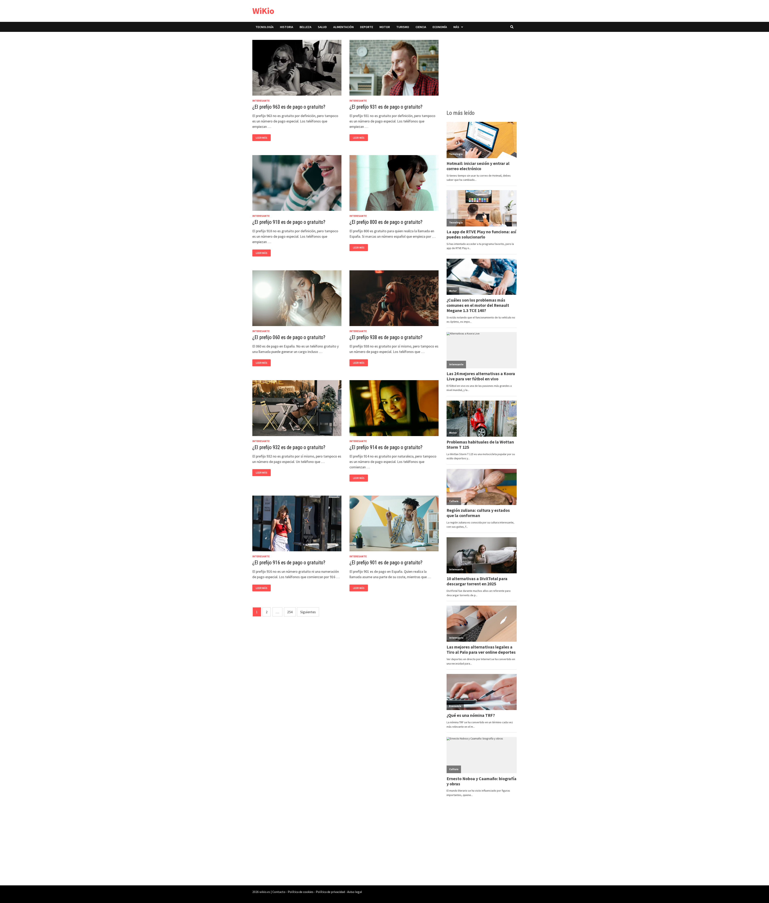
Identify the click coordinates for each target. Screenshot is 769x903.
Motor (384, 27)
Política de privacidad (330, 892)
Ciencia (421, 27)
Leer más (263, 137)
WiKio (263, 10)
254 (290, 612)
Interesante (261, 100)
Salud (322, 27)
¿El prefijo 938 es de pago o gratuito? (385, 337)
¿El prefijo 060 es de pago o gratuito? (288, 337)
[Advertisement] (482, 69)
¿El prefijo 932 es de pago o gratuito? (288, 447)
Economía (440, 27)
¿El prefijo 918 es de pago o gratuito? (288, 222)
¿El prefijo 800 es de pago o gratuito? (385, 222)
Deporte (366, 27)
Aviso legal (354, 892)
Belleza (305, 27)
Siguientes (308, 612)
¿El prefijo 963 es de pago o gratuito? (288, 107)
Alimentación (343, 27)
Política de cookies (300, 892)
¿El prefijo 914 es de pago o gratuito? (385, 447)
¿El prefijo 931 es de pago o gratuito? (385, 107)
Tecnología (265, 27)
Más (456, 27)
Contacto (278, 892)
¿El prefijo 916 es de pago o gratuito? (288, 563)
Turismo (402, 27)
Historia (286, 27)
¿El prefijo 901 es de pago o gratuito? (385, 563)
